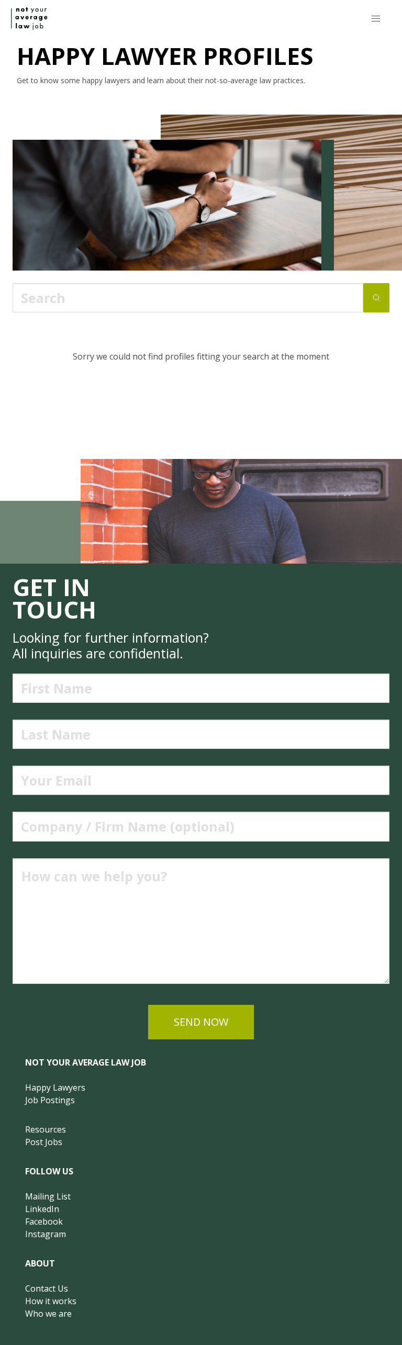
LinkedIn (42, 1209)
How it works (50, 1301)
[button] (376, 18)
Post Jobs (43, 1142)
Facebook (44, 1221)
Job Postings (50, 1100)
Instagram (45, 1234)
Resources (45, 1129)
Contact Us (46, 1288)
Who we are (48, 1313)
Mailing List (48, 1196)
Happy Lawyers (55, 1087)
